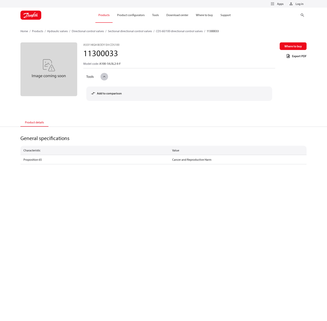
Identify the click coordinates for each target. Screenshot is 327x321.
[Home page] (30, 15)
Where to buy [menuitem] (204, 15)
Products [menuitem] (104, 15)
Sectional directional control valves (130, 31)
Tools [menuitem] (155, 15)
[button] (276, 4)
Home (24, 31)
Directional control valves (88, 31)
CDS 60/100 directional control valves (179, 31)
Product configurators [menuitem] (131, 15)
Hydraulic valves (57, 31)
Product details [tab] (34, 122)
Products (37, 31)
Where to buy (293, 46)
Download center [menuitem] (177, 15)
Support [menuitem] (225, 15)
